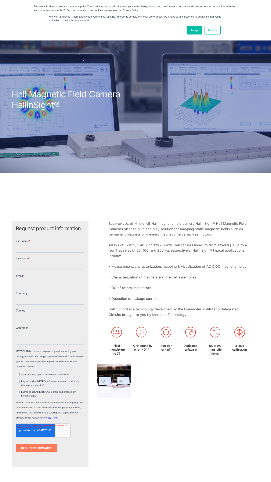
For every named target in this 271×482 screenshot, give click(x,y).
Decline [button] (212, 30)
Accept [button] (194, 30)
